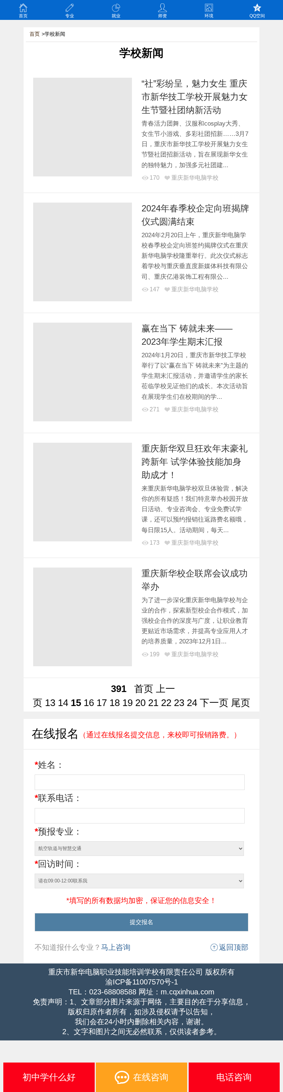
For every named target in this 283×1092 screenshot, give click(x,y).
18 (114, 702)
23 (179, 702)
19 (127, 702)
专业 (69, 15)
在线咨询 (150, 1077)
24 (192, 702)
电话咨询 (234, 1077)
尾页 (240, 702)
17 (102, 702)
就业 (116, 15)
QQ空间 (257, 15)
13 (50, 702)
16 (89, 702)
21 (153, 702)
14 (63, 702)
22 (166, 702)
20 (140, 702)
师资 (162, 15)
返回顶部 (233, 947)
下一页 (214, 702)
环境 (209, 15)
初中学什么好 (49, 1077)
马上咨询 (115, 947)
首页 (23, 15)
